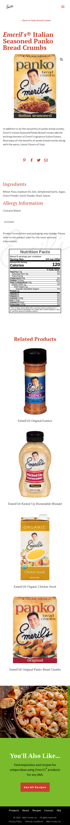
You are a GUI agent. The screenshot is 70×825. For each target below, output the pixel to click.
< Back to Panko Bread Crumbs (36, 20)
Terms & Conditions (34, 821)
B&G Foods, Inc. (53, 821)
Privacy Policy (15, 821)
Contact (48, 810)
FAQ (59, 810)
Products (14, 810)
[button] (62, 6)
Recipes (36, 810)
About (25, 810)
